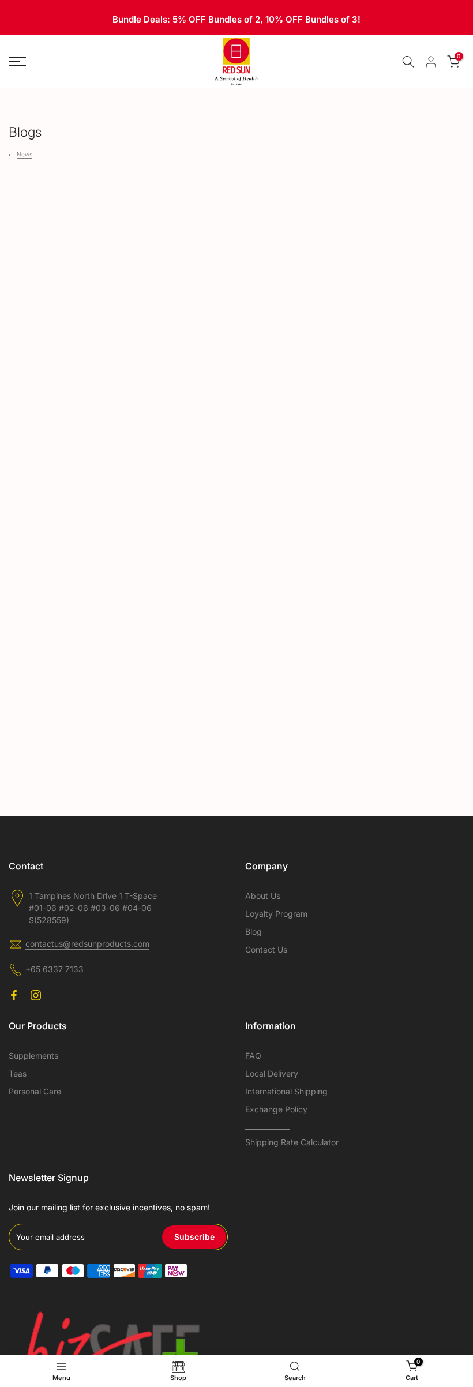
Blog (253, 931)
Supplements (33, 1055)
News (24, 154)
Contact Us (266, 949)
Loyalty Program (276, 914)
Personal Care (35, 1091)
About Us (262, 896)
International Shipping (286, 1091)
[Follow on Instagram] (36, 995)
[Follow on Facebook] (14, 995)
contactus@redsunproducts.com (87, 944)
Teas (18, 1073)
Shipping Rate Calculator (292, 1142)
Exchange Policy (276, 1109)
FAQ (253, 1055)
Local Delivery (271, 1073)
